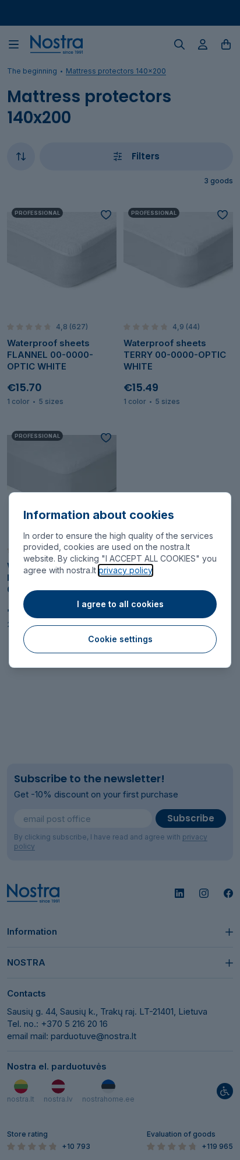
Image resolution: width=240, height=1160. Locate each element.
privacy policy (125, 570)
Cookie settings (120, 639)
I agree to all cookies (120, 604)
